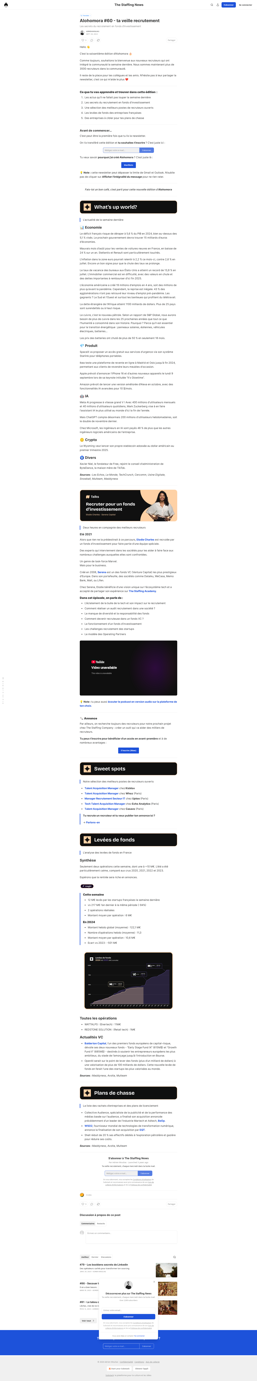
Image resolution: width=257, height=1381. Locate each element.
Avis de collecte (153, 1362)
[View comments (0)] (92, 40)
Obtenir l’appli (141, 1368)
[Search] (212, 5)
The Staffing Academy (142, 591)
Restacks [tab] (101, 1223)
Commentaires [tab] (87, 1223)
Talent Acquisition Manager (102, 788)
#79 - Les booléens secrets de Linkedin (104, 1264)
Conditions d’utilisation (142, 1323)
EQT (142, 1129)
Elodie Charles (145, 539)
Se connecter (245, 4)
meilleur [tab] (85, 1257)
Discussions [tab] (106, 1257)
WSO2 (88, 1125)
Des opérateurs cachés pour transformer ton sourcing (104, 1268)
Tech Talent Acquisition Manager (105, 803)
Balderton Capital (95, 1043)
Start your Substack (120, 1368)
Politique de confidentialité (141, 1328)
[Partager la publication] (217, 5)
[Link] (76, 92)
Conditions (139, 1362)
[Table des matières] (3, 690)
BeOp (161, 1120)
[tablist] (93, 1223)
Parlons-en (93, 822)
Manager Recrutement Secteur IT (105, 798)
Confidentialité (126, 1362)
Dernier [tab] (95, 1257)
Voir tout (86, 1320)
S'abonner (229, 4)
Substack (110, 1375)
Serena (102, 572)
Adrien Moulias (92, 31)
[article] (128, 1270)
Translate (86, 15)
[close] (154, 1282)
